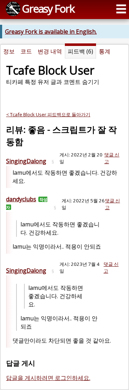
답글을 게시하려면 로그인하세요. (48, 378)
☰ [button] (121, 8)
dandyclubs (21, 199)
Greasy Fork (48, 8)
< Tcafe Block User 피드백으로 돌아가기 (48, 114)
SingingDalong (26, 161)
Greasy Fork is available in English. (51, 32)
